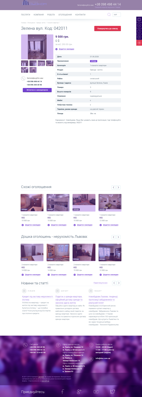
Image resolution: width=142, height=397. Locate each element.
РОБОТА (51, 14)
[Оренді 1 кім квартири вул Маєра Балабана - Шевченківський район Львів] (38, 199)
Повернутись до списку (107, 28)
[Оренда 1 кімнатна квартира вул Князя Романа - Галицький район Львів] (112, 250)
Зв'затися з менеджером (37, 90)
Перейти (71, 153)
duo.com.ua (45, 381)
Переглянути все (100, 283)
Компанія (39, 14)
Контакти (80, 14)
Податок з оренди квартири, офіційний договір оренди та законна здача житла (63, 299)
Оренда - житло (40, 23)
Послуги (25, 14)
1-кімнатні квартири (53, 23)
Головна (23, 23)
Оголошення (65, 14)
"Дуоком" (41, 377)
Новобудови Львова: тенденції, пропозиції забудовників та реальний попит (98, 299)
